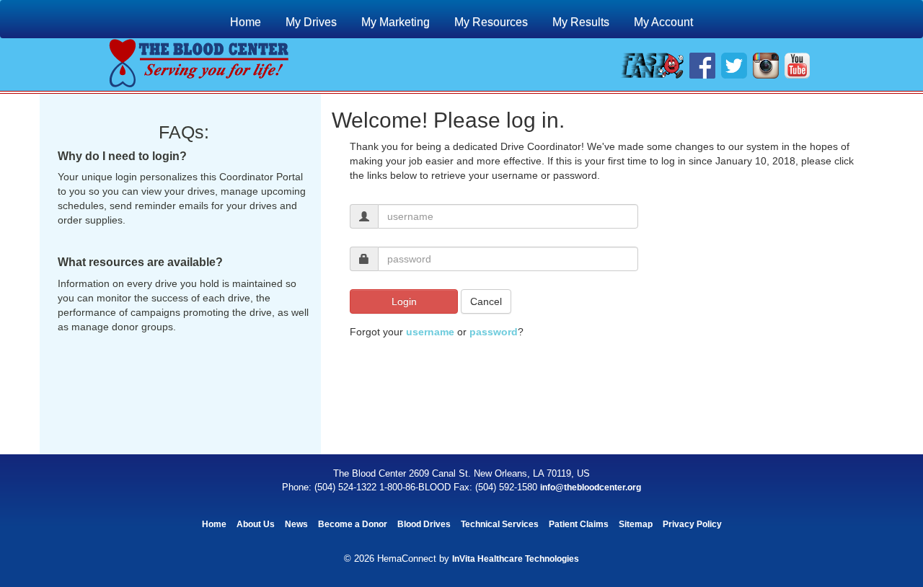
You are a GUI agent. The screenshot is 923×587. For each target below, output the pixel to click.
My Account (663, 22)
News (296, 524)
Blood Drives (424, 524)
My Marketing (395, 22)
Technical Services (500, 524)
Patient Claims (579, 524)
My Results (580, 22)
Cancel (486, 301)
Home (245, 22)
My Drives (311, 22)
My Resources (491, 22)
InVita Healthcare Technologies (515, 559)
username (430, 331)
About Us (256, 524)
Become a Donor (352, 524)
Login (404, 301)
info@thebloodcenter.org (590, 487)
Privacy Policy (692, 524)
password (493, 331)
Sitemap (636, 524)
